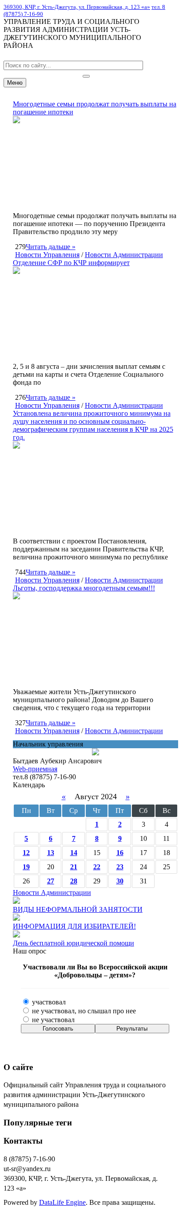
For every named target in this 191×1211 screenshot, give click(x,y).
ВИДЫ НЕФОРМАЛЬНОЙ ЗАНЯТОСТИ (78, 909)
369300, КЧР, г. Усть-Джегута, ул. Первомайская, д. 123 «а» (77, 7)
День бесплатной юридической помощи (73, 943)
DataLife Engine (62, 1202)
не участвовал (52, 1019)
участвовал (48, 1002)
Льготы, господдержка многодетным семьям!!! (84, 588)
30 (119, 881)
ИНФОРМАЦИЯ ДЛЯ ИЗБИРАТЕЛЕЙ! (74, 926)
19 (26, 867)
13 (50, 852)
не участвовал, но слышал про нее (83, 1011)
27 (50, 881)
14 (73, 852)
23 (119, 867)
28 (73, 881)
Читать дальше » (51, 246)
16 (119, 852)
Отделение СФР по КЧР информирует (71, 262)
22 (96, 867)
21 (73, 867)
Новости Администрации (124, 254)
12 (26, 852)
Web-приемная (35, 769)
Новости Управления (47, 254)
